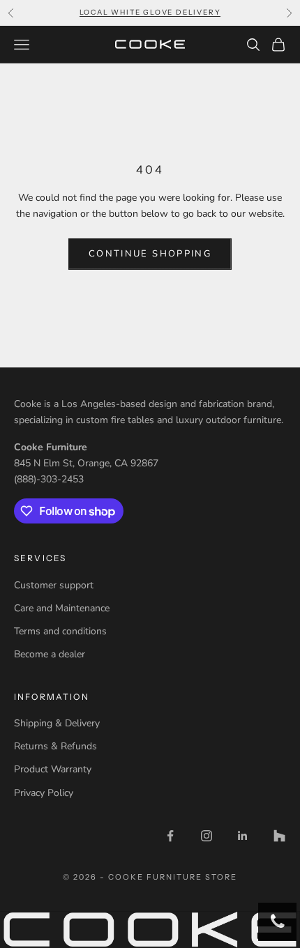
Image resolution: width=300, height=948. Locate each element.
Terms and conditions (60, 631)
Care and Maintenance (62, 608)
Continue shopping (150, 253)
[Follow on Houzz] (279, 836)
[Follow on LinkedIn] (243, 836)
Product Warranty (52, 769)
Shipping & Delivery (57, 723)
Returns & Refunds (55, 746)
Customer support (53, 585)
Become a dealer (49, 654)
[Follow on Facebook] (170, 836)
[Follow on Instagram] (206, 836)
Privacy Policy (43, 793)
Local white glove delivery (150, 12)
